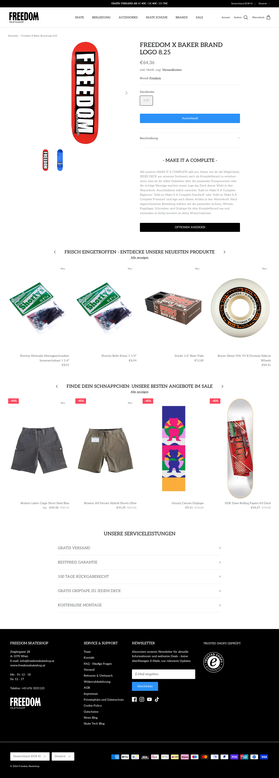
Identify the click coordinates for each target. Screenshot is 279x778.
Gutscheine (91, 712)
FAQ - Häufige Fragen (98, 664)
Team (87, 652)
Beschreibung (149, 138)
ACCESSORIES (128, 17)
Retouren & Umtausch (98, 675)
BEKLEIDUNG (101, 17)
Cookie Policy (93, 705)
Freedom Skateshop (29, 766)
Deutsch (263, 3)
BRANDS (182, 17)
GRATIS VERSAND (74, 548)
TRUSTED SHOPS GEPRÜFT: (222, 643)
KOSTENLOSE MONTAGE (80, 605)
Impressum (91, 694)
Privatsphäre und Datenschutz (104, 699)
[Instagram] (142, 699)
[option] (85, 93)
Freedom (155, 78)
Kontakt (89, 657)
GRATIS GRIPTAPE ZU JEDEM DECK (89, 591)
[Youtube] (149, 699)
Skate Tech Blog (94, 723)
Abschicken (145, 686)
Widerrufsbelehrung (97, 682)
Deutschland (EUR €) (242, 3)
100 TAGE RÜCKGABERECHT (83, 577)
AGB (87, 687)
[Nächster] (126, 93)
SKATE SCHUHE (156, 17)
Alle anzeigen (139, 257)
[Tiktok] (157, 699)
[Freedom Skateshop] (24, 17)
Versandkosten (172, 70)
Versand (89, 669)
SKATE (79, 17)
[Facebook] (134, 699)
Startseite (13, 35)
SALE (199, 17)
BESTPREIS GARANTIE (77, 562)
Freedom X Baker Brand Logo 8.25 (39, 35)
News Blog (91, 717)
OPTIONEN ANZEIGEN (190, 227)
